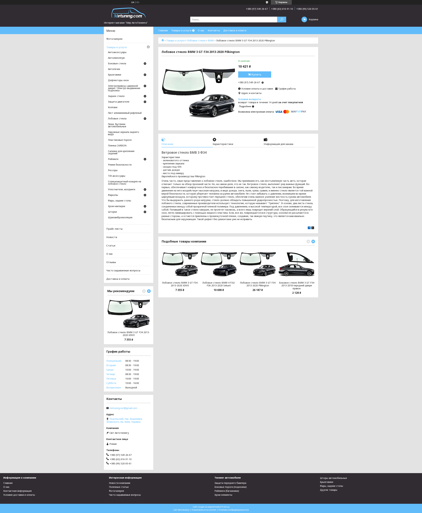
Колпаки (112, 107)
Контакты (214, 30)
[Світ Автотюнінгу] (128, 13)
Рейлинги (113, 159)
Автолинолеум (116, 58)
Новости (111, 237)
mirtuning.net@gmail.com (123, 408)
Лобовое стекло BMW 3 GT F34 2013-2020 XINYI (179, 284)
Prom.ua (225, 506)
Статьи (110, 245)
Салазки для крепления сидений (121, 152)
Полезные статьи (119, 486)
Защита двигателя (118, 102)
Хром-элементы (223, 494)
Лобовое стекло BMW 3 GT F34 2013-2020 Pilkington (257, 284)
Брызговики (114, 75)
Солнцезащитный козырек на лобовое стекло (124, 182)
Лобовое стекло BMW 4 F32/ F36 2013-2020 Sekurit (218, 284)
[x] (312, 228)
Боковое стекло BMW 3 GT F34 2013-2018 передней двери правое (296, 285)
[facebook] (309, 228)
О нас (201, 30)
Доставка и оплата (234, 30)
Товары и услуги (181, 30)
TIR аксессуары (116, 176)
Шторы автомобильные (333, 478)
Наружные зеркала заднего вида (123, 133)
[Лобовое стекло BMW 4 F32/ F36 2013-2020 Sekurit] (218, 264)
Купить (256, 74)
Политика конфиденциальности (233, 509)
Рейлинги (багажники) (226, 490)
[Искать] (281, 19)
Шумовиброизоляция (120, 217)
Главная (163, 30)
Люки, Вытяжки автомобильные (117, 125)
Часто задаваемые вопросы (123, 270)
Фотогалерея (114, 38)
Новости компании (119, 482)
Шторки (112, 212)
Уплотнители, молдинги (121, 189)
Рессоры (113, 170)
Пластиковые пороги (120, 140)
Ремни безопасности (120, 165)
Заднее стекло (116, 96)
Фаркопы (113, 195)
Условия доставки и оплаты (19, 494)
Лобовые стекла (196, 40)
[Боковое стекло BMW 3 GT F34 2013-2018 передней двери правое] (296, 264)
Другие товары (328, 489)
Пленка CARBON (117, 145)
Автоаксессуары (117, 52)
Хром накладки (116, 206)
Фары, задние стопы (119, 200)
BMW (211, 40)
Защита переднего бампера (230, 482)
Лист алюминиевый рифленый (125, 113)
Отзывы (111, 262)
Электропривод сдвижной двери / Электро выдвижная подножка (124, 88)
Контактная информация (17, 490)
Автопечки (114, 69)
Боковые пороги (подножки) (230, 486)
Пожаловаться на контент (204, 509)
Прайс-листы (114, 228)
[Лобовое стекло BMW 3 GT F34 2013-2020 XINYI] (180, 264)
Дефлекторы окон (118, 80)
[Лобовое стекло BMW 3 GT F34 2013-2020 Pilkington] (258, 264)
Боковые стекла (117, 63)
